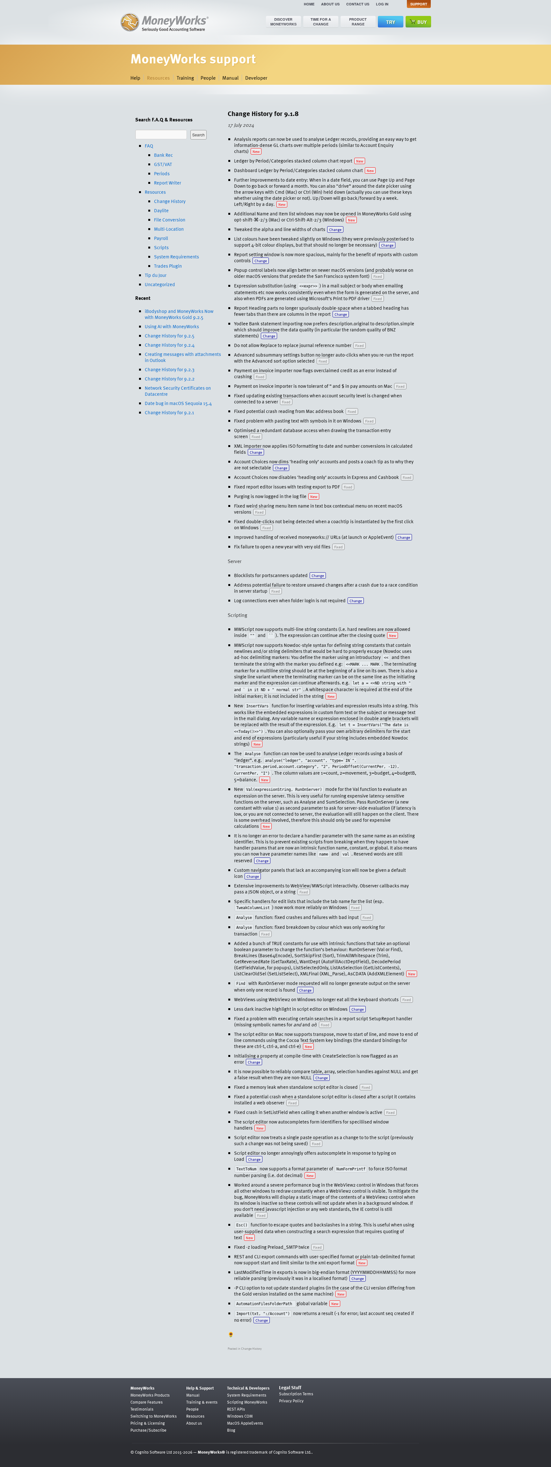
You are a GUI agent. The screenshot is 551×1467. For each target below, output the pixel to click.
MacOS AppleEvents (245, 1423)
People (208, 78)
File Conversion (169, 219)
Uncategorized (160, 284)
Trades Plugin (168, 265)
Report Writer (167, 182)
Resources (158, 78)
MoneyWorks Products (150, 1395)
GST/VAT (163, 164)
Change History (170, 201)
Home (309, 4)
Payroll (161, 238)
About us (330, 4)
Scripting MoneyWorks (247, 1402)
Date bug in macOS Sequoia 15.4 (178, 403)
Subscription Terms (296, 1394)
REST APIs (236, 1409)
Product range (358, 21)
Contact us (357, 4)
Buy (422, 22)
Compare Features (146, 1402)
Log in (382, 4)
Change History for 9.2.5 (170, 335)
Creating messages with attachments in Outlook (183, 357)
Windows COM (240, 1416)
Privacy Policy (291, 1401)
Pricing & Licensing (147, 1423)
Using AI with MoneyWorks (172, 326)
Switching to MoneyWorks (153, 1416)
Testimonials (141, 1409)
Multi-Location (169, 228)
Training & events (201, 1402)
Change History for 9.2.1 (169, 412)
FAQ (149, 145)
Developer (256, 78)
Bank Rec (163, 154)
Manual (230, 78)
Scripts (161, 247)
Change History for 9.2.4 (170, 344)
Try (390, 22)
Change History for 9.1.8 (263, 113)
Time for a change (321, 21)
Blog (231, 1430)
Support (418, 4)
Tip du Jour (155, 274)
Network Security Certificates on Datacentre (178, 390)
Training (185, 78)
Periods (162, 173)
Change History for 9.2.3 (170, 369)
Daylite (161, 210)
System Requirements (176, 256)
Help (135, 78)
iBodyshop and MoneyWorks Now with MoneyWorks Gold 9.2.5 (179, 314)
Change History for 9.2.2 (170, 378)
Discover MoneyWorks (283, 21)
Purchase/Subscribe (148, 1430)
